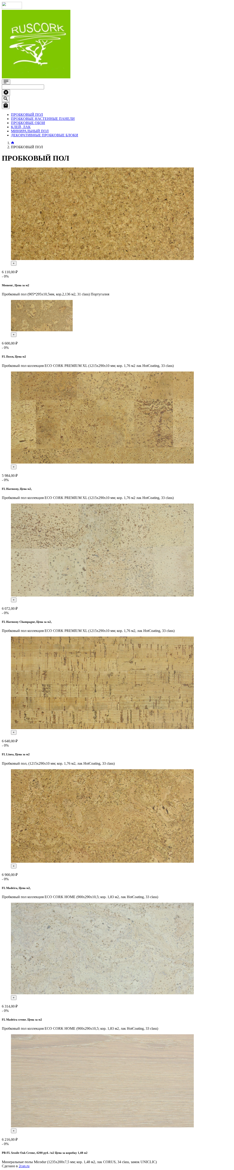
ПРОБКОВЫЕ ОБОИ (28, 123)
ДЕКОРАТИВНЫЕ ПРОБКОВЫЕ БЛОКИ (44, 135)
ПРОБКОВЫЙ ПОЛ (27, 115)
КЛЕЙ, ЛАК (21, 127)
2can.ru (24, 1166)
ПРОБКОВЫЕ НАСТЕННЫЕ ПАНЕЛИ (43, 119)
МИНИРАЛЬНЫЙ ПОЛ (30, 131)
